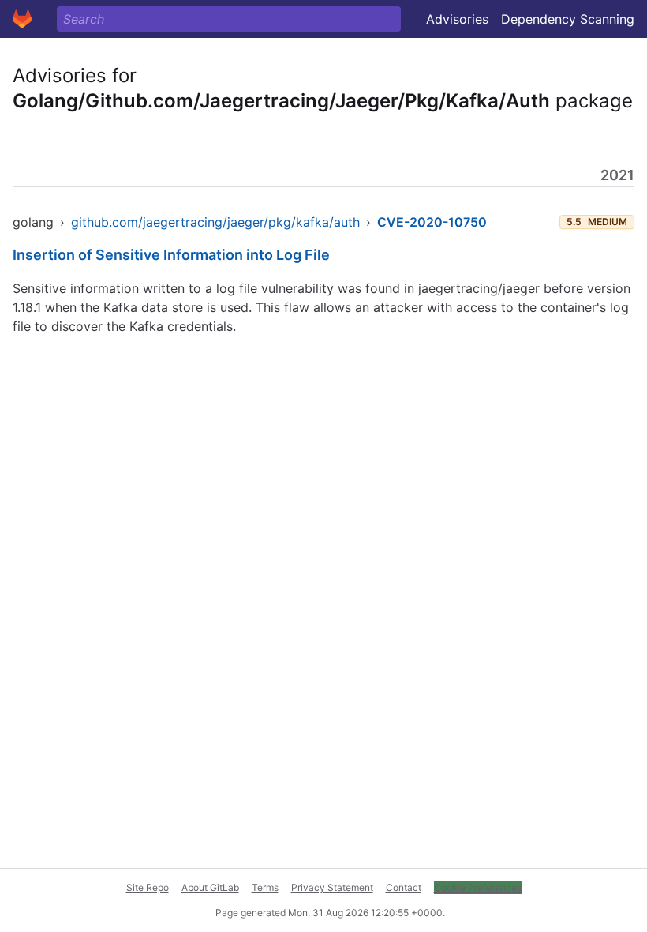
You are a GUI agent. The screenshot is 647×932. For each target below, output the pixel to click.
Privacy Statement (332, 887)
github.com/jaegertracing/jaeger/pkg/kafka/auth (215, 222)
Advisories (457, 19)
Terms (265, 887)
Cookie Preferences (478, 887)
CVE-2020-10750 (432, 222)
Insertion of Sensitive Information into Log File (171, 254)
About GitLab (210, 887)
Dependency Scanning (567, 19)
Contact (403, 887)
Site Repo (147, 887)
